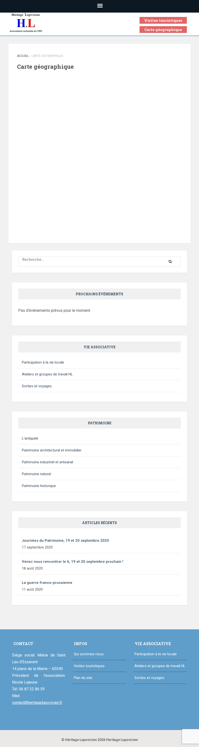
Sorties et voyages (37, 386)
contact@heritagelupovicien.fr (37, 702)
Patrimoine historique (39, 486)
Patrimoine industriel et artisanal (47, 462)
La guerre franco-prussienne (47, 582)
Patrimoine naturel (36, 474)
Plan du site (83, 678)
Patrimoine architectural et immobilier (52, 450)
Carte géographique (163, 29)
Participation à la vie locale (43, 362)
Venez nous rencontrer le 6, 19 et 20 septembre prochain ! (72, 561)
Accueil (23, 56)
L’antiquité (30, 438)
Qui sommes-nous (89, 654)
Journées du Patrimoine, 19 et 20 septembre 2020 (65, 540)
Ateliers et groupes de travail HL (47, 374)
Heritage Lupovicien (122, 740)
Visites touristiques (163, 20)
